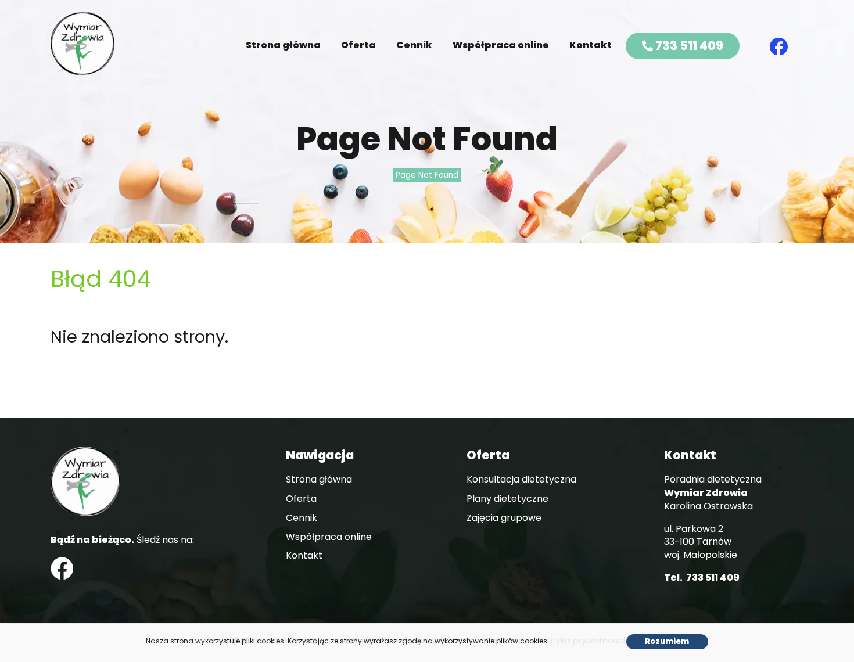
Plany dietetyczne (507, 498)
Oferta (358, 45)
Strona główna (283, 45)
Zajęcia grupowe (504, 518)
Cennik (414, 45)
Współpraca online (501, 45)
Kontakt (590, 45)
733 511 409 (688, 45)
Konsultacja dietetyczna (521, 479)
